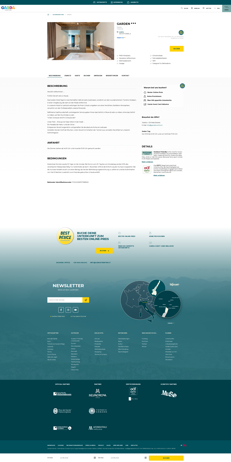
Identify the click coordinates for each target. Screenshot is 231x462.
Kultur (120, 344)
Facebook (61, 310)
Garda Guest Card (171, 346)
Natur (120, 341)
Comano (50, 349)
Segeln (73, 367)
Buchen (177, 49)
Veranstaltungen (123, 339)
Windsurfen (75, 364)
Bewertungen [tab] (112, 76)
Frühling (145, 339)
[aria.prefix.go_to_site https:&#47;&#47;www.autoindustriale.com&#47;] (98, 428)
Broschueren (169, 357)
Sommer (145, 341)
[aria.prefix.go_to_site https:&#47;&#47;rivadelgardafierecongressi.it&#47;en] (62, 411)
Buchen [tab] (87, 76)
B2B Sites (134, 445)
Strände (97, 346)
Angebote (134, 2)
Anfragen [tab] (98, 76)
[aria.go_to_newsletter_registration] (85, 300)
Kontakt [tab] (125, 76)
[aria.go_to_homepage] (8, 8)
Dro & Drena (51, 354)
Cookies (61, 445)
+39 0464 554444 (154, 122)
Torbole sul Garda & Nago (56, 344)
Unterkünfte (101, 2)
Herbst (144, 344)
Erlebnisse (168, 341)
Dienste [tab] (68, 76)
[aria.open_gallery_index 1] (80, 41)
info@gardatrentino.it (155, 125)
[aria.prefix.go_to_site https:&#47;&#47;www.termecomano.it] (98, 411)
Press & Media (90, 445)
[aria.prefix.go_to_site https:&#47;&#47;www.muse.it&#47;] (169, 393)
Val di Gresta (51, 359)
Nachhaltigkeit (123, 352)
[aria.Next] (109, 41)
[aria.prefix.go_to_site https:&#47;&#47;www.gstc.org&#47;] (133, 393)
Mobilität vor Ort (171, 352)
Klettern (74, 356)
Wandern (74, 354)
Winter (144, 346)
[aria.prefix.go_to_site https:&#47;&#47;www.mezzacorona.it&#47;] (98, 393)
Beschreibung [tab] (55, 76)
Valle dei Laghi (52, 357)
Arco (49, 341)
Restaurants (99, 341)
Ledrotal (50, 346)
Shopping (98, 352)
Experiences (118, 2)
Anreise (168, 349)
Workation (169, 359)
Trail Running (75, 362)
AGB (126, 445)
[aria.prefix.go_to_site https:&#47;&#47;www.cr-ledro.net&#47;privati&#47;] (62, 428)
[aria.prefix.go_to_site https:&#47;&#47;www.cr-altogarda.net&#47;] (62, 393)
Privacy (101, 445)
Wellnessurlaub (100, 349)
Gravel (73, 349)
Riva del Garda (52, 339)
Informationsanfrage (74, 445)
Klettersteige (75, 359)
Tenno (49, 352)
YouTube (75, 310)
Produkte (98, 344)
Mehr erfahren (147, 162)
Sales (108, 445)
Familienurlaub (123, 346)
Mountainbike (76, 346)
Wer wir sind (118, 445)
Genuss (97, 339)
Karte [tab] (77, 76)
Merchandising (123, 349)
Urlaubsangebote (171, 344)
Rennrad (74, 351)
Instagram (68, 310)
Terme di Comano (101, 354)
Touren (73, 343)
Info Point (168, 354)
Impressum (51, 445)
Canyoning (74, 370)
